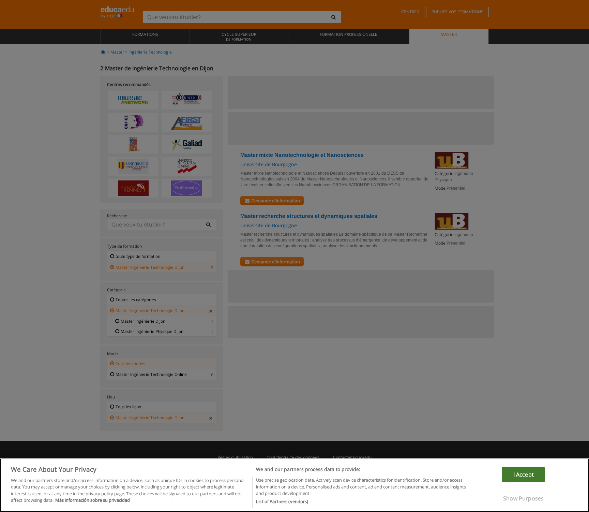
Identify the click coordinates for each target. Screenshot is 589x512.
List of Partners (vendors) (282, 501)
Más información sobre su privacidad (92, 500)
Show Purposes (523, 498)
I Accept (523, 474)
